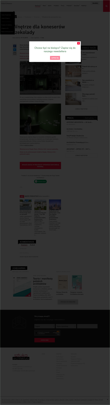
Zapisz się (55, 58)
